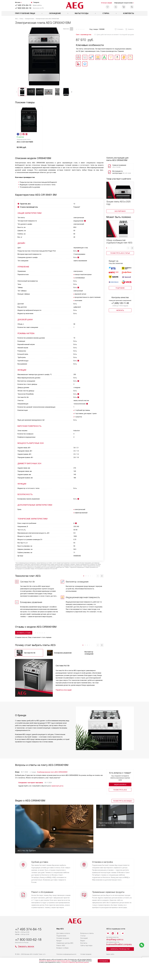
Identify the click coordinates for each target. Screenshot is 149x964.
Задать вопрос (120, 784)
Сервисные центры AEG (64, 943)
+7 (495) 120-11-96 (120, 303)
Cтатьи (82, 936)
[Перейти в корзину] (124, 7)
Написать (120, 310)
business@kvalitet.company (119, 944)
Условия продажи (62, 938)
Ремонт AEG (60, 945)
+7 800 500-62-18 (23, 8)
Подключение (61, 936)
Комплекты (128, 13)
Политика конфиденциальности (66, 954)
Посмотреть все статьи (120, 253)
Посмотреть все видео (122, 801)
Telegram (36, 2)
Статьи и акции (106, 3)
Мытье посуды (81, 13)
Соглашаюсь (103, 961)
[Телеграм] (122, 933)
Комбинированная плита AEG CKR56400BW (52, 772)
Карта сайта (110, 954)
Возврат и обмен (62, 948)
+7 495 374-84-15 (23, 5)
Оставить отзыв (24, 633)
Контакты (83, 943)
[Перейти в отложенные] (108, 7)
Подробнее (120, 288)
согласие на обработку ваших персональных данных (54, 961)
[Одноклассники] (117, 933)
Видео (82, 940)
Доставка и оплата (63, 933)
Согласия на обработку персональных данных (74, 962)
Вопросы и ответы (87, 933)
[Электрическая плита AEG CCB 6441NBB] (29, 119)
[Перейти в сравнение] (116, 7)
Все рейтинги (120, 211)
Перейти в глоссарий (63, 690)
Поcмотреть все (120, 790)
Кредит (59, 940)
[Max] (112, 933)
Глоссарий (84, 938)
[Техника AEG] (74, 5)
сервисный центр (57, 786)
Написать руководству (120, 949)
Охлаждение (55, 13)
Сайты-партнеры (86, 945)
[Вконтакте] (108, 933)
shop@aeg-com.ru (114, 939)
